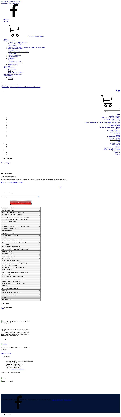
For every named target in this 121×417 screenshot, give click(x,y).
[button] (62, 415)
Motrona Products (6, 353)
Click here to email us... (17, 369)
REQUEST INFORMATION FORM (12, 182)
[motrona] (4, 344)
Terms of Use (67, 399)
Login (6, 21)
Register (6, 19)
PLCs (60, 187)
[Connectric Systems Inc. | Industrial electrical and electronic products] (13, 3)
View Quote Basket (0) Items (36, 36)
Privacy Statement (57, 399)
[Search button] (1, 82)
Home (2, 163)
